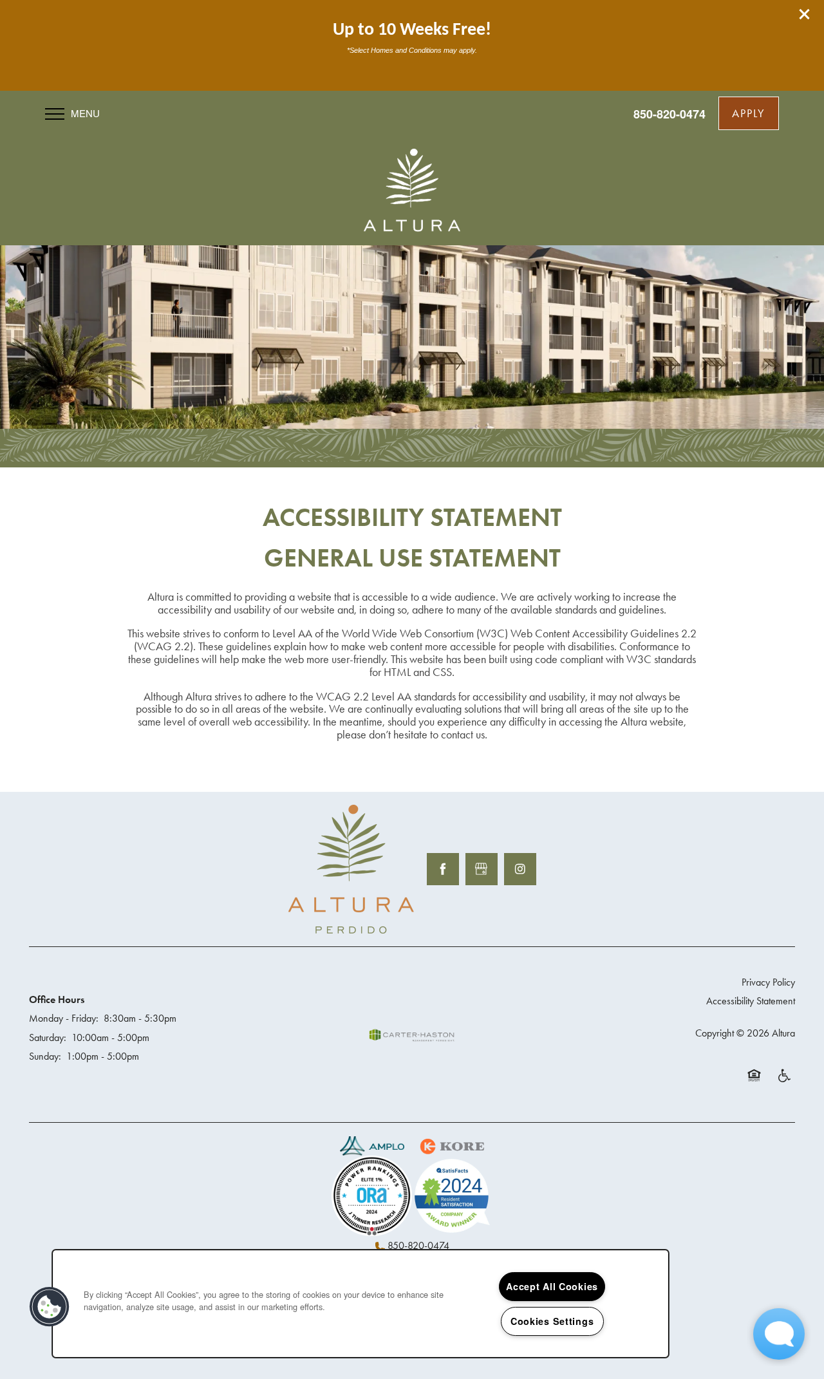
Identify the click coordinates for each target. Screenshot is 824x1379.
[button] (804, 14)
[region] (361, 1303)
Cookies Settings (552, 1321)
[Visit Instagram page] (520, 869)
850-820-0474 (418, 1245)
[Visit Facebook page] (443, 869)
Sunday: (45, 1056)
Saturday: (47, 1037)
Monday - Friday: (63, 1018)
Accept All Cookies (552, 1286)
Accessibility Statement (750, 1001)
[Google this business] (481, 869)
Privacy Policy (768, 982)
